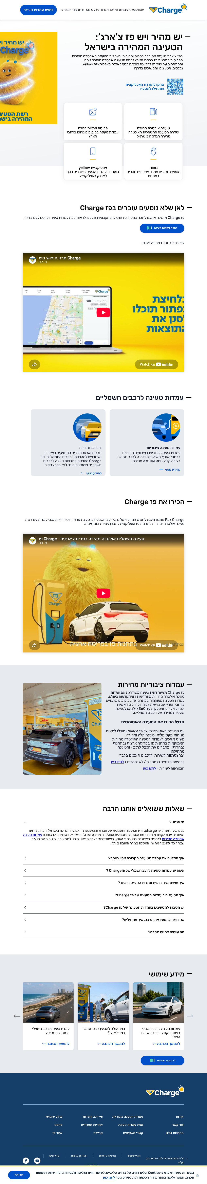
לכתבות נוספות (166, 1060)
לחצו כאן (117, 762)
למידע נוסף (172, 469)
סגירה (19, 1175)
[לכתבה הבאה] (17, 1016)
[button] (103, 822)
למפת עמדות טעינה (38, 10)
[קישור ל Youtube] (37, 1160)
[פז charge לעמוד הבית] (103, 1092)
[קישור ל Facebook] (26, 1160)
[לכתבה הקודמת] (190, 1016)
